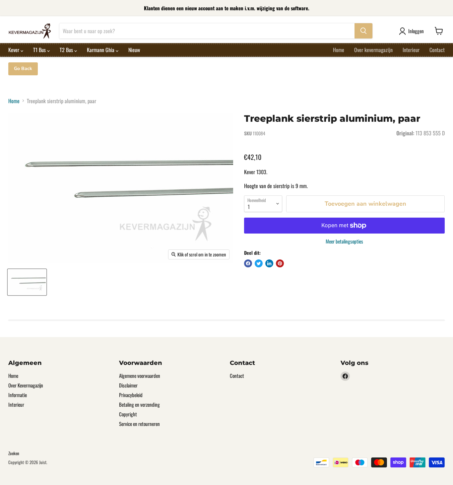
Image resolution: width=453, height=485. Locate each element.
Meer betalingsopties (344, 241)
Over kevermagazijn (373, 50)
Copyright (128, 414)
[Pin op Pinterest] (280, 263)
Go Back (23, 68)
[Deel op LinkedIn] (269, 263)
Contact (437, 50)
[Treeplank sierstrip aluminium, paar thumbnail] (27, 282)
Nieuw (134, 50)
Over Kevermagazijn (25, 385)
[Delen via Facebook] (248, 263)
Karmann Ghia (101, 50)
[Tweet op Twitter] (259, 263)
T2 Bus (67, 50)
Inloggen (416, 31)
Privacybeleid (131, 394)
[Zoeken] (363, 30)
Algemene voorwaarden (139, 375)
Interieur (411, 50)
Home (338, 50)
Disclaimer (128, 385)
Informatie (17, 394)
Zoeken (13, 453)
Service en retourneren (139, 423)
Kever (14, 50)
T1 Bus (40, 50)
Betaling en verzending (139, 404)
